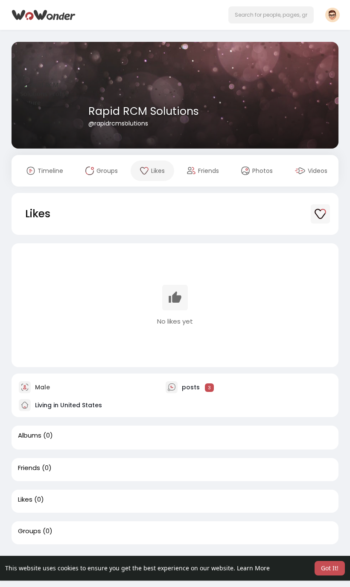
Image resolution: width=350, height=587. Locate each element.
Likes (25, 499)
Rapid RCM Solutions (143, 111)
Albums (29, 435)
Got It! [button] (329, 568)
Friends (29, 467)
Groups (29, 531)
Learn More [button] (253, 568)
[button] (271, 14)
